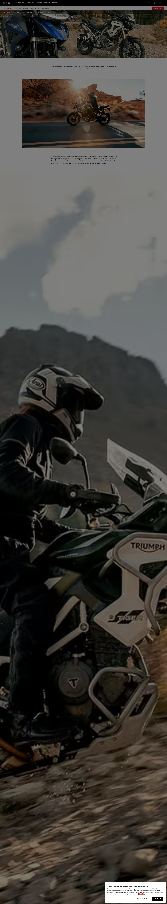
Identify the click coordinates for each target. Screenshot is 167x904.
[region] (135, 892)
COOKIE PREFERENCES (142, 898)
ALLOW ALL (157, 899)
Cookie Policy (142, 894)
